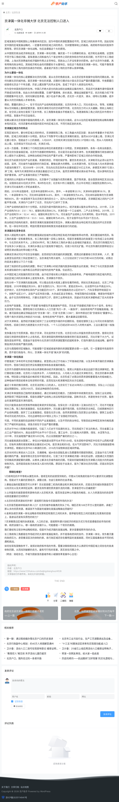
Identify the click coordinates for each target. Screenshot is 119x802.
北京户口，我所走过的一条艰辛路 (24, 658)
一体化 (15, 589)
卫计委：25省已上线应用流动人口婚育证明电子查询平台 (87, 648)
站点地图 (25, 787)
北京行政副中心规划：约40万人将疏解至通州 (30, 643)
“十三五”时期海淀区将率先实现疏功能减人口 (85, 643)
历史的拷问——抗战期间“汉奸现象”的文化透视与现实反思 (88, 658)
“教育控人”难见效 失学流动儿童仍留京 (26, 653)
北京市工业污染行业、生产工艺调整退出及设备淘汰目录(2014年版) (87, 638)
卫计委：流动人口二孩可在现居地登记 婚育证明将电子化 (32, 648)
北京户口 (19, 29)
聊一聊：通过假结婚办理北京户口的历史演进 (30, 638)
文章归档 (15, 787)
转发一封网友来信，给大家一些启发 (80, 653)
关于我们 (5, 787)
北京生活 (16, 12)
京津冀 (25, 589)
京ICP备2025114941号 (16, 797)
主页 (8, 12)
